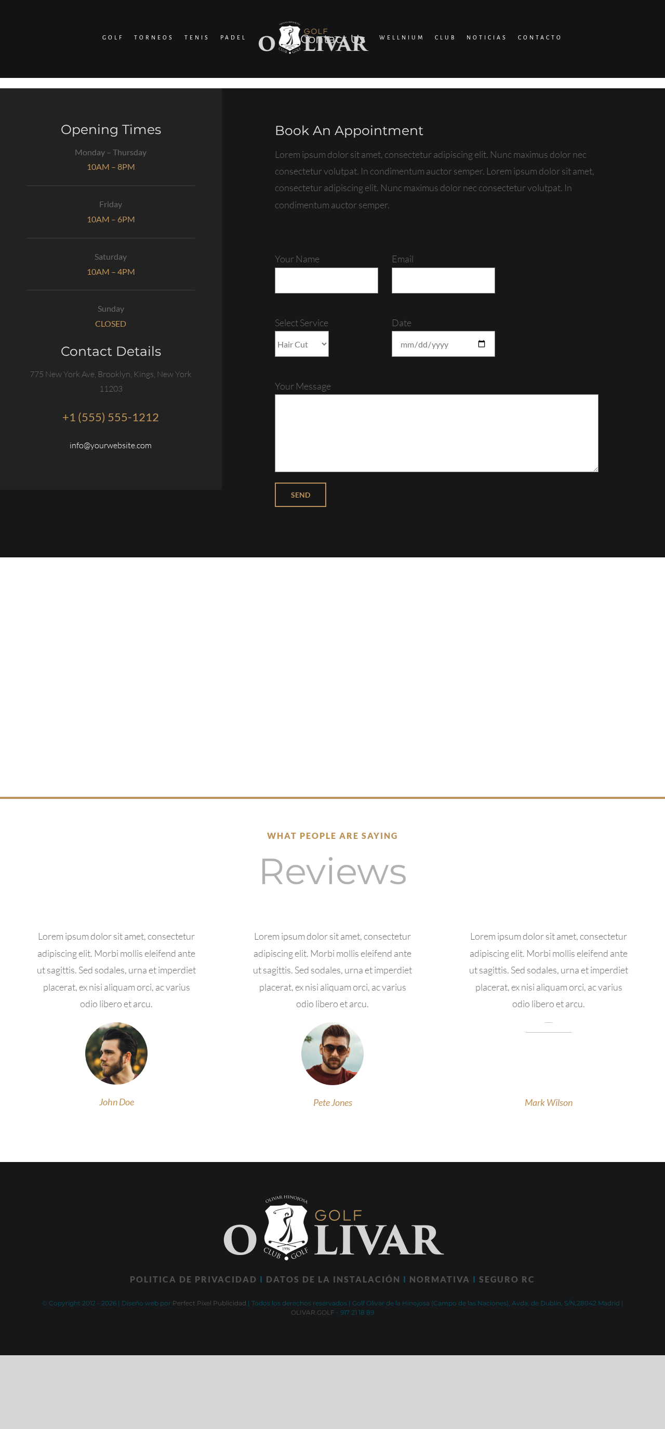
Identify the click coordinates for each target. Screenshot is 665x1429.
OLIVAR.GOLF (313, 1312)
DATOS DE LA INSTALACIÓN (333, 1279)
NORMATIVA (439, 1279)
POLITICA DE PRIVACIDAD (193, 1279)
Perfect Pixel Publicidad (209, 1303)
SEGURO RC (507, 1279)
